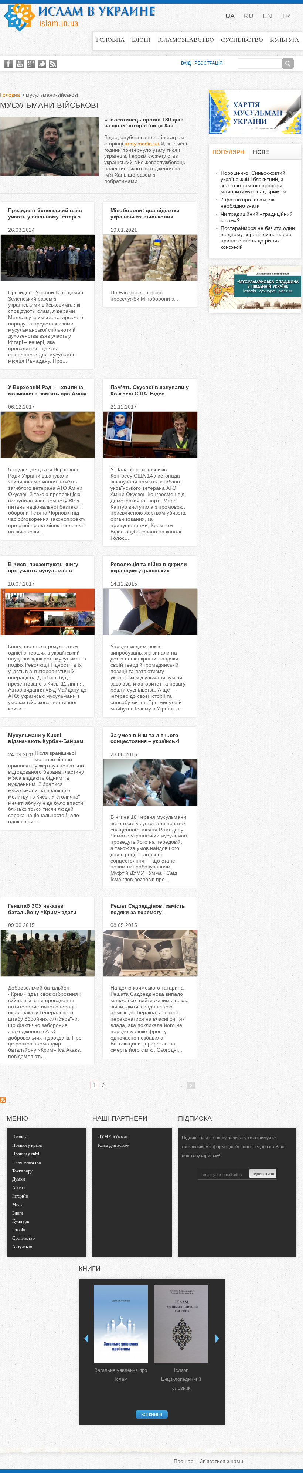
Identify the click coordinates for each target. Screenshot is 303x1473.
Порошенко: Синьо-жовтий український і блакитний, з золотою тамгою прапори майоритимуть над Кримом (253, 182)
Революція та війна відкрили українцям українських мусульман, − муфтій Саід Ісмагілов (148, 573)
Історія (18, 1229)
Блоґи (141, 40)
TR (285, 16)
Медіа (17, 1204)
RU (248, 16)
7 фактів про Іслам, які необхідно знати (248, 203)
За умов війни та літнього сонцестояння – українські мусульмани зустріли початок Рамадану (149, 744)
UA (230, 16)
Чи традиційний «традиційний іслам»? (257, 217)
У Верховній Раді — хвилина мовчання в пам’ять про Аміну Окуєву (47, 393)
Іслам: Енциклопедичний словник (181, 1379)
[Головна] (79, 16)
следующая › (191, 1085)
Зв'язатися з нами (221, 1461)
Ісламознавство (186, 40)
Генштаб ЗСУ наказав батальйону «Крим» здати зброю (42, 912)
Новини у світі (25, 1153)
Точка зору (22, 1171)
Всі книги (151, 1414)
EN (267, 16)
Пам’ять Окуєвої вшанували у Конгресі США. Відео (149, 390)
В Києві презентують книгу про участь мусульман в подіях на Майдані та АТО (43, 570)
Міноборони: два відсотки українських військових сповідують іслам (145, 216)
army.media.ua (142, 144)
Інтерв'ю (20, 1196)
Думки (18, 1179)
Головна (110, 40)
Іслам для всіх (111, 1145)
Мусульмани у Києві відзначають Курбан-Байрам (45, 738)
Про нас (183, 1461)
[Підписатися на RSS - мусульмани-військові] (3, 1101)
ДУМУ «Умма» (113, 1136)
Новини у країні (27, 1145)
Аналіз (18, 1187)
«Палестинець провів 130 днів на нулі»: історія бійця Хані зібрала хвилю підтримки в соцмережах (144, 129)
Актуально (22, 1246)
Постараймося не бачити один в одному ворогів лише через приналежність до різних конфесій (258, 237)
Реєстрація (208, 63)
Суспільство (242, 40)
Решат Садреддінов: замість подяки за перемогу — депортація (147, 912)
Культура (284, 40)
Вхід (186, 63)
